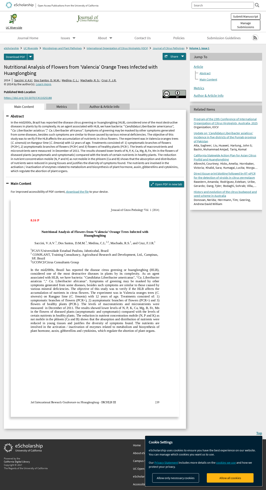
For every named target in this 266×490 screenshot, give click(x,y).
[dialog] (203, 461)
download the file (77, 192)
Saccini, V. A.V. (23, 80)
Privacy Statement (166, 462)
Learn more (43, 84)
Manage (245, 25)
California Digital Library (17, 461)
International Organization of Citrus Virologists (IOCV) (117, 48)
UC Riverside (14, 27)
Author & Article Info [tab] (104, 107)
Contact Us (143, 38)
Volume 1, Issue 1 (199, 48)
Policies (179, 38)
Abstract (17, 116)
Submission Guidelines (224, 38)
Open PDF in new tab (168, 184)
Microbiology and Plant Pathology (62, 48)
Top (259, 433)
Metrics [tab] (61, 107)
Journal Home (27, 38)
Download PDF (15, 57)
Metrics (199, 88)
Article (198, 66)
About (102, 38)
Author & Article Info (209, 95)
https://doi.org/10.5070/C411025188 (28, 98)
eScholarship (11, 48)
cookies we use (226, 462)
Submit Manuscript (245, 16)
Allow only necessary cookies (176, 478)
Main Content (21, 183)
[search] (257, 5)
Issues (65, 38)
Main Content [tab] (24, 107)
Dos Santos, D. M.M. (47, 80)
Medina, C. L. (70, 80)
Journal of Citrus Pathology (169, 48)
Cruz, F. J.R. (108, 80)
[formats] (30, 57)
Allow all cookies (230, 478)
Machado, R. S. (90, 80)
